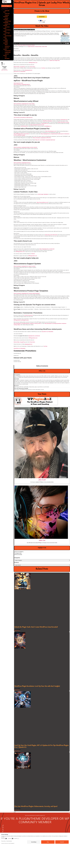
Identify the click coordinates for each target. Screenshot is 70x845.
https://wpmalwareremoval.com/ (37, 124)
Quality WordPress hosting (63, 122)
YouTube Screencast (28, 315)
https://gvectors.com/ (18, 83)
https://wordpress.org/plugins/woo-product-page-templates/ (27, 293)
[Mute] (65, 43)
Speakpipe (46, 194)
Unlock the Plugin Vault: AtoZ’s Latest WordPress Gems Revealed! (36, 627)
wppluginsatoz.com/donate (34, 335)
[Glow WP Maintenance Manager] (42, 389)
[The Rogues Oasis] (42, 553)
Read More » (17, 630)
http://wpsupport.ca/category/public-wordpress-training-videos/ (27, 323)
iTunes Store (32, 342)
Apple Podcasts (31, 46)
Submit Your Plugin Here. (54, 60)
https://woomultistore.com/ (42, 202)
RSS (46, 46)
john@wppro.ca (48, 126)
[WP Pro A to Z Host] (42, 554)
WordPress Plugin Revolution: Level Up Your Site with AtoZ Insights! (37, 686)
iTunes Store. (32, 66)
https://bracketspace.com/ (50, 131)
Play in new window (22, 45)
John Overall (42, 480)
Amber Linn (42, 540)
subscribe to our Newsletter (47, 331)
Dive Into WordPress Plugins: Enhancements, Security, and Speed (35, 806)
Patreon (33, 253)
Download (29, 45)
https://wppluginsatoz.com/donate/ (46, 248)
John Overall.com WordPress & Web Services (23, 117)
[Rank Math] (42, 381)
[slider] (67, 43)
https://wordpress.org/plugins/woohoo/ (22, 162)
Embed (33, 45)
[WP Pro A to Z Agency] (42, 551)
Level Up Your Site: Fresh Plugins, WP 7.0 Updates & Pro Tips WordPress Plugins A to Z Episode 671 (41, 746)
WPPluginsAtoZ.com (33, 62)
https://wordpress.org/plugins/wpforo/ (22, 84)
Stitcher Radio (17, 66)
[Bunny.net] (42, 386)
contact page (40, 194)
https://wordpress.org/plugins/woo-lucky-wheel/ (24, 103)
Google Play (22, 66)
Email (43, 46)
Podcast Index (38, 46)
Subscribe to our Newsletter (19, 71)
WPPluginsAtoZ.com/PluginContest (21, 320)
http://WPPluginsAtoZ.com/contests (21, 133)
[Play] (15, 43)
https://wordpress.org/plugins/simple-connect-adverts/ (25, 147)
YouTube (43, 68)
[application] (42, 43)
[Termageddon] (42, 376)
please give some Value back (51, 234)
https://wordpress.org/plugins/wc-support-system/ (24, 266)
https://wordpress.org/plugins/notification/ (42, 137)
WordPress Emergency (47, 120)
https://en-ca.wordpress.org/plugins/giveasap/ (45, 139)
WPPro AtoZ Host (4, 70)
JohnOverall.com (63, 119)
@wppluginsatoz (28, 70)
